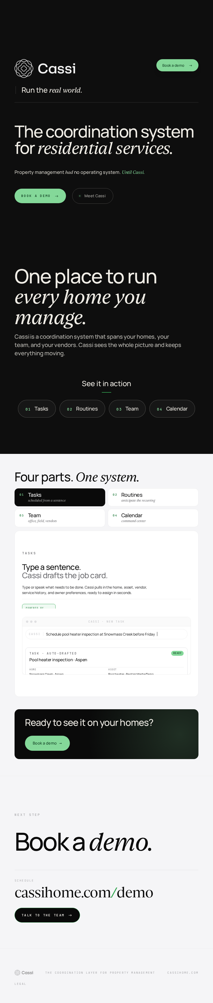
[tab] (60, 497)
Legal (20, 984)
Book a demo (177, 65)
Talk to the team (47, 915)
